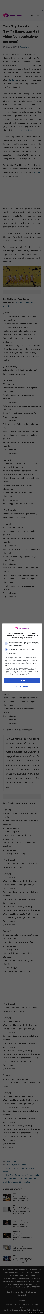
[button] (22, 653)
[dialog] (22, 657)
